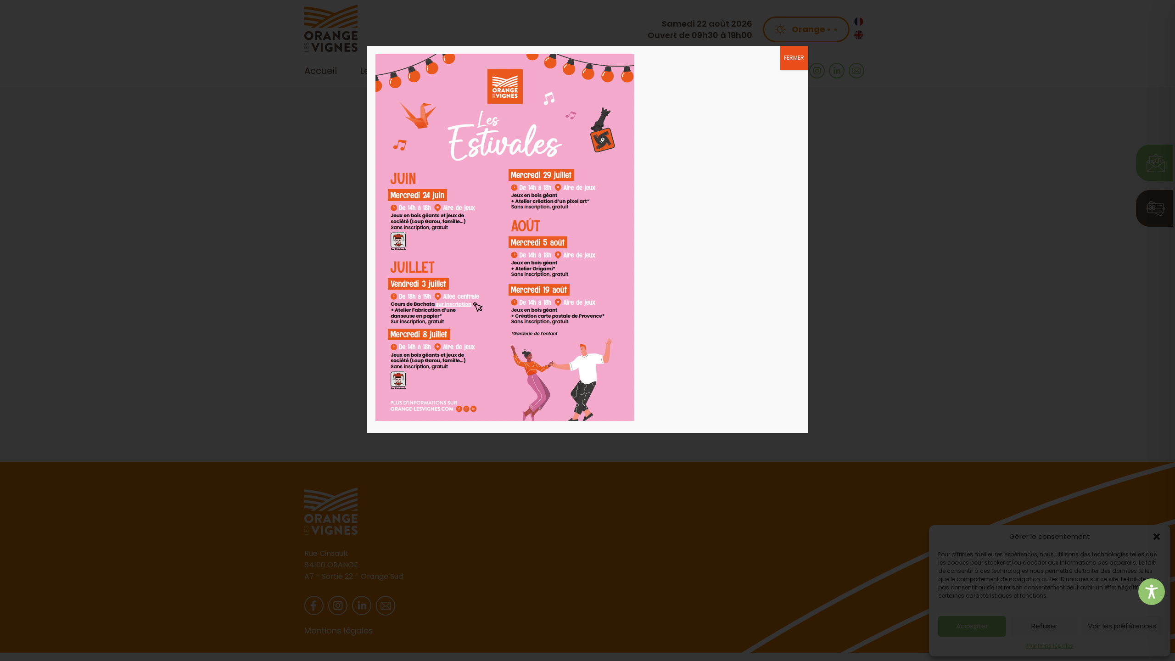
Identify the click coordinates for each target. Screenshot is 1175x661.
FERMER (794, 58)
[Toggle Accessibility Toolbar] (1151, 591)
